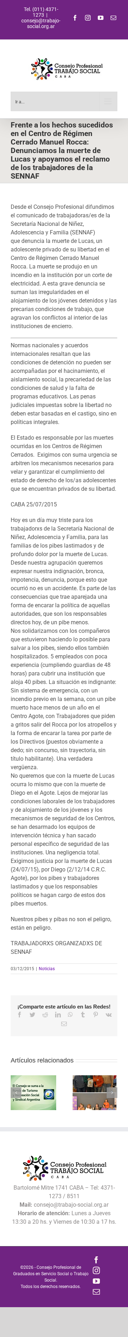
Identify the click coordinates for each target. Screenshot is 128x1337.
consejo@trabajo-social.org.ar (40, 23)
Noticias (47, 968)
